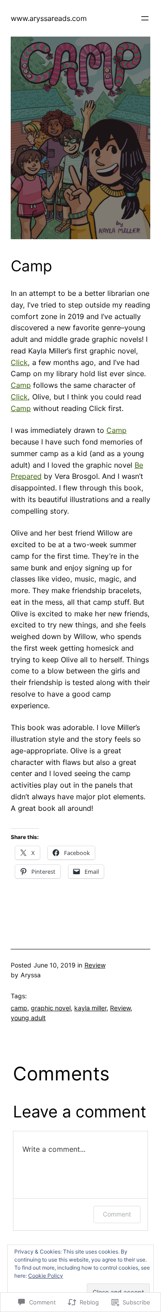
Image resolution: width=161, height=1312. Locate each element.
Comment (117, 1214)
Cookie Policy (45, 1275)
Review (95, 965)
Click (19, 362)
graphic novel (51, 1008)
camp (19, 1008)
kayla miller (90, 1008)
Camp (21, 385)
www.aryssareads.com (49, 18)
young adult (28, 1017)
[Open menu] (145, 18)
